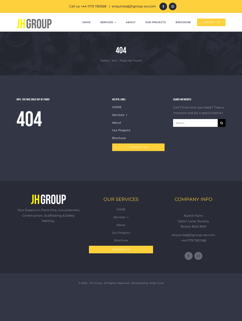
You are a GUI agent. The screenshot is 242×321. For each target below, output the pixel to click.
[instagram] (172, 6)
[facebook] (163, 6)
